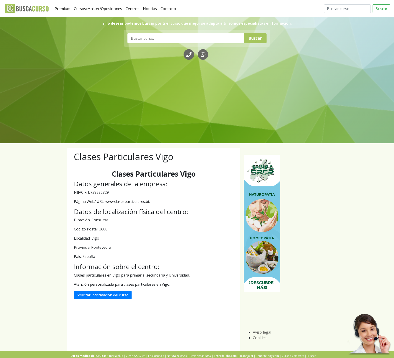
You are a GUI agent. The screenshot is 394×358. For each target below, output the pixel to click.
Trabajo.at (246, 356)
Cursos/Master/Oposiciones (99, 8)
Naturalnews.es (177, 356)
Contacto (169, 8)
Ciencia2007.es (135, 356)
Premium (63, 8)
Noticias (151, 8)
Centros (133, 8)
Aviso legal (262, 332)
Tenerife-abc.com (225, 356)
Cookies (260, 337)
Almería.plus (115, 356)
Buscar (381, 8)
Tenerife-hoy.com (267, 356)
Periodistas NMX (200, 356)
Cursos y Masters (293, 356)
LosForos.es (156, 356)
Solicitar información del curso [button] (103, 295)
